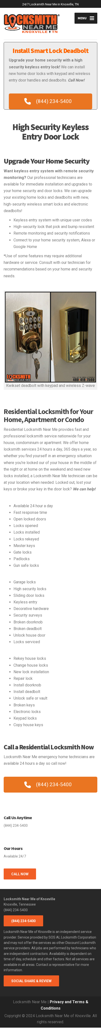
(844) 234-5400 (23, 921)
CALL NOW (19, 874)
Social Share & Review (31, 981)
